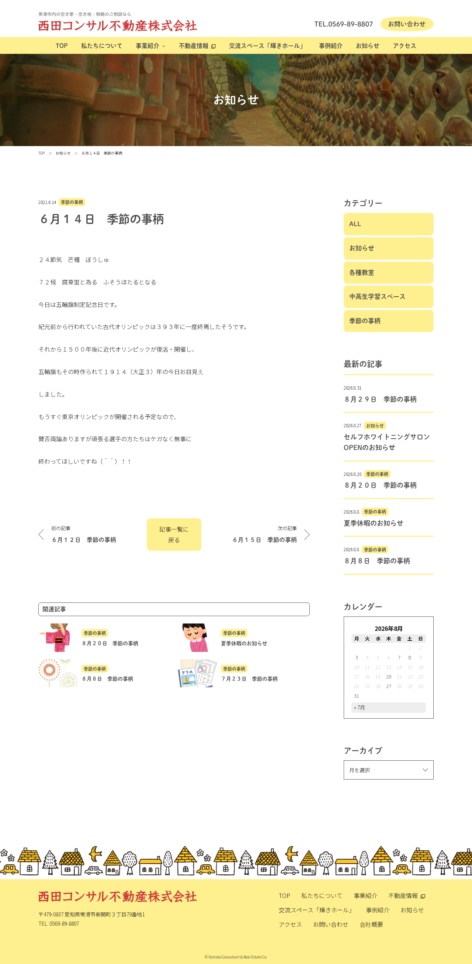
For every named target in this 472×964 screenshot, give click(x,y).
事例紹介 (331, 46)
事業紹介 (147, 46)
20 (388, 676)
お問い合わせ (330, 924)
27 (388, 686)
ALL (355, 224)
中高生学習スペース (377, 296)
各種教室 (361, 272)
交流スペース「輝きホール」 (267, 46)
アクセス (404, 46)
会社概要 (371, 924)
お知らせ (367, 46)
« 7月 (359, 707)
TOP (62, 46)
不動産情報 (193, 46)
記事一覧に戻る (174, 534)
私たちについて (101, 46)
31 (356, 695)
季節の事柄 (72, 202)
